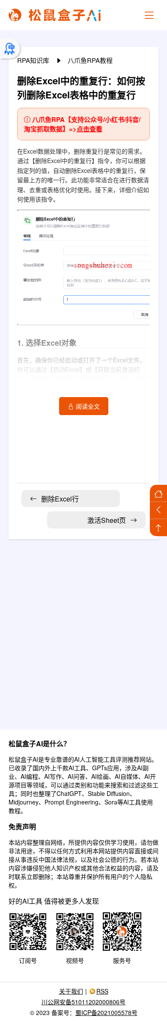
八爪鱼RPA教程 (90, 60)
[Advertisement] (83, 629)
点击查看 (89, 129)
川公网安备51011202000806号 (83, 1001)
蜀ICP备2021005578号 (106, 1012)
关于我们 (71, 991)
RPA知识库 (34, 60)
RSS (102, 991)
